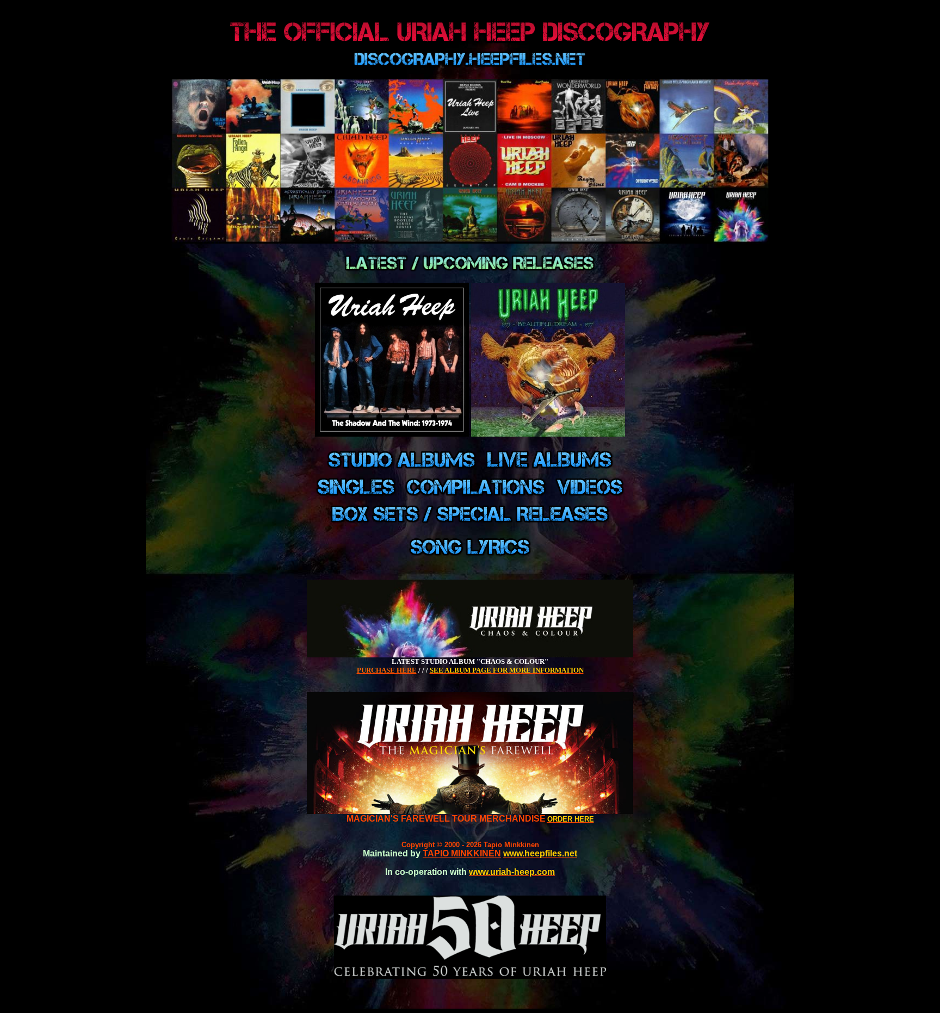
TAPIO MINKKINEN (462, 853)
